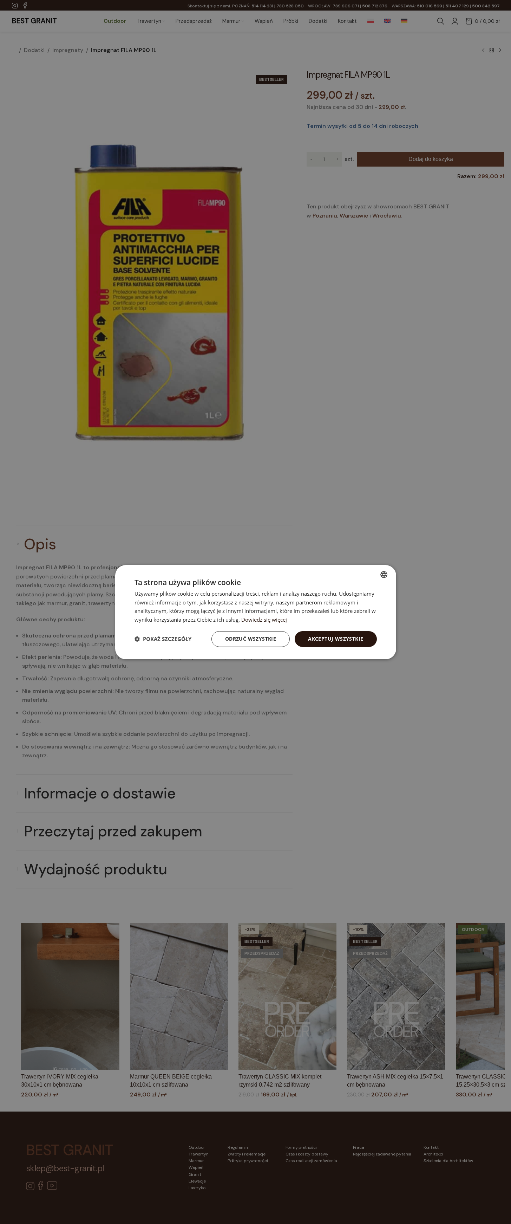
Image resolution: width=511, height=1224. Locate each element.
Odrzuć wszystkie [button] (250, 638)
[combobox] (383, 574)
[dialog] (255, 612)
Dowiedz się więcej (264, 619)
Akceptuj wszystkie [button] (335, 638)
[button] (163, 639)
